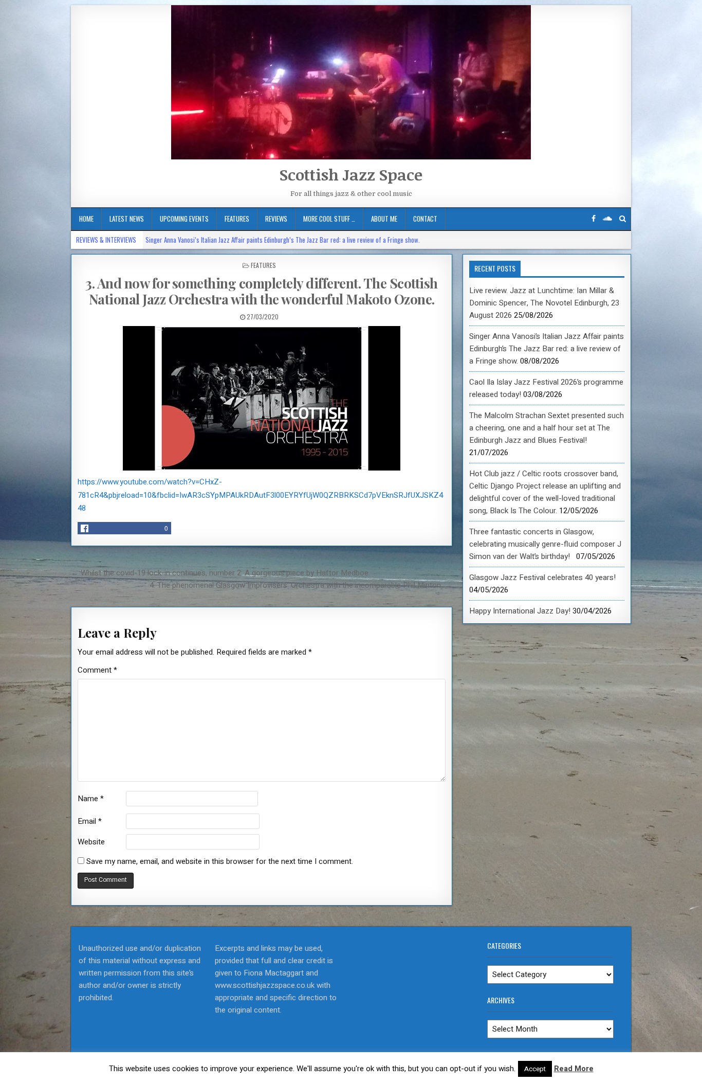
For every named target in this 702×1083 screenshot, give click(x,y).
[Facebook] (594, 218)
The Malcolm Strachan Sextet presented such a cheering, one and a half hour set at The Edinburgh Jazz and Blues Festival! (546, 428)
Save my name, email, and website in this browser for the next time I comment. (219, 861)
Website (91, 841)
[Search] (622, 218)
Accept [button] (535, 1069)
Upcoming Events (184, 218)
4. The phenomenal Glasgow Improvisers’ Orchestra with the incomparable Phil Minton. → (301, 585)
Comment (97, 670)
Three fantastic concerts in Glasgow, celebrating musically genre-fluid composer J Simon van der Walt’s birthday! (545, 544)
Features (237, 218)
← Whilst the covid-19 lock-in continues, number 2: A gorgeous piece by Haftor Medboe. (220, 573)
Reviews (276, 218)
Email (90, 821)
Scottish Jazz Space (351, 174)
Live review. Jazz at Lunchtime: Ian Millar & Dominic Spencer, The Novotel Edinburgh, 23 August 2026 (544, 303)
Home (86, 218)
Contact (425, 218)
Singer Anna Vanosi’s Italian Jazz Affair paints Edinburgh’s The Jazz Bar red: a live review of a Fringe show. (282, 239)
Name (91, 798)
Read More (574, 1068)
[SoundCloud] (607, 218)
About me (384, 218)
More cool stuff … (329, 218)
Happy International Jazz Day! (519, 611)
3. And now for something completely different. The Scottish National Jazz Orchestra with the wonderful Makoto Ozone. (261, 291)
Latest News (126, 218)
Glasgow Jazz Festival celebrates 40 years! (542, 577)
